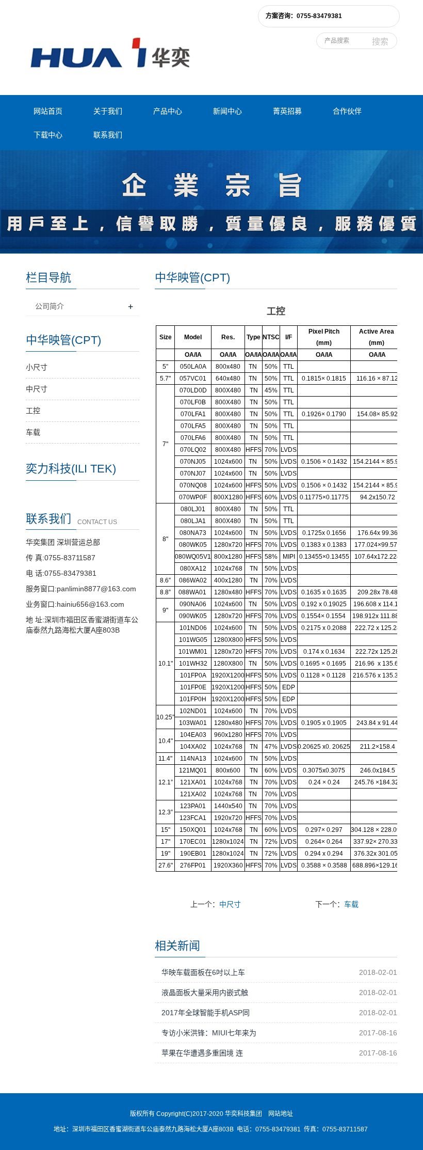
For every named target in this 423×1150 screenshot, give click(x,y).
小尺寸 (36, 367)
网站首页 (48, 111)
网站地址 (280, 1113)
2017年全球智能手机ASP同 (205, 1013)
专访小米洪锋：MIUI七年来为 (208, 1033)
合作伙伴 (347, 111)
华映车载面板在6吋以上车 (203, 972)
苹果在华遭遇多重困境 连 (202, 1053)
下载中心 (48, 135)
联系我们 (107, 135)
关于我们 (107, 111)
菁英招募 (287, 111)
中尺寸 (230, 904)
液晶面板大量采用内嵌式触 (204, 992)
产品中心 (167, 111)
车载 (351, 904)
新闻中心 (227, 111)
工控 (33, 410)
